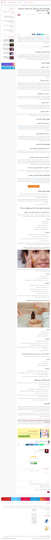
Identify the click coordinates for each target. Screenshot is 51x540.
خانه (34, 2)
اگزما (46, 356)
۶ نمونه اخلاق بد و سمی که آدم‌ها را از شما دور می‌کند (8, 26)
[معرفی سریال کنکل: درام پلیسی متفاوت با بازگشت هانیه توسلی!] (12, 40)
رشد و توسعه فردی (20, 2)
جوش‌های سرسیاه (40, 115)
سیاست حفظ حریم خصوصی (8, 536)
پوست (46, 442)
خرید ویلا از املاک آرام (42, 507)
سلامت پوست (39, 442)
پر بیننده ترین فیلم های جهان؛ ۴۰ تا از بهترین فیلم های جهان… (5, 48)
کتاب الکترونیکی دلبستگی (33, 431)
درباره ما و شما (37, 536)
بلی (35, 463)
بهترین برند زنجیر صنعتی (26, 507)
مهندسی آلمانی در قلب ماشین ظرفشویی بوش (8, 12)
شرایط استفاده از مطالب (21, 536)
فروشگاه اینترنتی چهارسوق (36, 507)
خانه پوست (43, 442)
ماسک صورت (36, 39)
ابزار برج (5, 507)
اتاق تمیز (4, 505)
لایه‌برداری (27, 72)
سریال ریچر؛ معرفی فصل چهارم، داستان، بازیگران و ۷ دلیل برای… (5, 44)
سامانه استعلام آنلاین (39, 505)
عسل (49, 269)
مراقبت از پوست (30, 442)
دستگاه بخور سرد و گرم (28, 505)
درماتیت (19, 139)
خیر (31, 463)
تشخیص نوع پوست (33, 178)
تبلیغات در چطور (42, 536)
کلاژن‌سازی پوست (37, 182)
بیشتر (5, 3)
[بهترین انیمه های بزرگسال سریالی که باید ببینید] (12, 53)
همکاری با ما (32, 536)
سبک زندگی (26, 2)
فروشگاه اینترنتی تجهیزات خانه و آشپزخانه (20, 505)
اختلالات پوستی (36, 136)
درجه (48, 511)
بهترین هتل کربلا (34, 505)
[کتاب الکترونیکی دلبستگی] (44, 433)
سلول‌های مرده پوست (21, 127)
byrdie (45, 426)
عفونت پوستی (43, 170)
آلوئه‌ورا (33, 214)
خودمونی (48, 505)
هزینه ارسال (44, 505)
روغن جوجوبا (32, 280)
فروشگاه (47, 536)
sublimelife (36, 441)
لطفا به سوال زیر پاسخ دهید (45, 486)
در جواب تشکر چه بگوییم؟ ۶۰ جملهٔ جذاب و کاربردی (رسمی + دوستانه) (9, 17)
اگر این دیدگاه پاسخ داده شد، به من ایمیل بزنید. (41, 489)
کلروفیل (27, 96)
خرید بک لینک (47, 507)
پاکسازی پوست (24, 36)
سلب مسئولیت (15, 536)
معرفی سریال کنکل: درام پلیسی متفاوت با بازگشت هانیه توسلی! (8, 21)
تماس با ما (27, 536)
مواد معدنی (46, 159)
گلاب (42, 221)
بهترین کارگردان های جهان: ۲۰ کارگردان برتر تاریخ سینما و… (6, 57)
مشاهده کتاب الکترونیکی (24, 436)
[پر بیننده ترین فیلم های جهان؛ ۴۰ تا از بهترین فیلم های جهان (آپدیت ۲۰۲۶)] (12, 49)
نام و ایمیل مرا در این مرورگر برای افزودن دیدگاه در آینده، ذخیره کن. (39, 484)
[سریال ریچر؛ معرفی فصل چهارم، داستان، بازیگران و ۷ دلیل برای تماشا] (12, 44)
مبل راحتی (7, 505)
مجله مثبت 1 (8, 507)
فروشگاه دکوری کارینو (11, 505)
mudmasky (40, 441)
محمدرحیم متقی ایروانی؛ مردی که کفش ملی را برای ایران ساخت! (8, 30)
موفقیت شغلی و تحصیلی (11, 2)
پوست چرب (43, 38)
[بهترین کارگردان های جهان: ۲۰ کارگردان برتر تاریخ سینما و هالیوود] (12, 57)
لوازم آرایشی (16, 507)
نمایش (42, 46)
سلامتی (30, 2)
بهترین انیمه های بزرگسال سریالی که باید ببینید (6, 53)
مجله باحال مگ (12, 507)
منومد (48, 513)
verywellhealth (45, 441)
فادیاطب (31, 507)
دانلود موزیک (20, 507)
